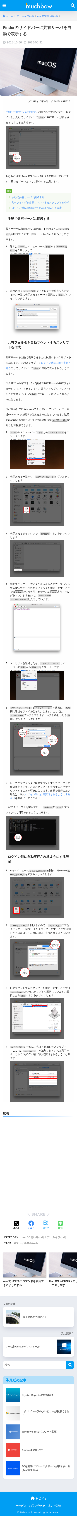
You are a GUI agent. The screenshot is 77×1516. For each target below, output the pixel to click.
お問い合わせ (37, 1505)
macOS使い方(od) (32, 1237)
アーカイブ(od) (56, 1237)
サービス (21, 1505)
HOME (41, 1498)
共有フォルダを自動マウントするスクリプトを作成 (40, 202)
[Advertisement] (38, 1159)
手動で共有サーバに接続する (22, 111)
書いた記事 (55, 1505)
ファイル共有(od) (27, 1243)
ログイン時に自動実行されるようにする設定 (37, 207)
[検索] (70, 1365)
